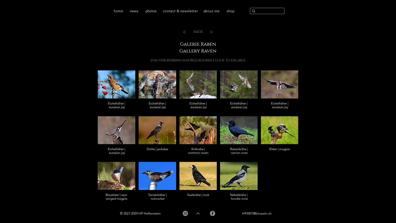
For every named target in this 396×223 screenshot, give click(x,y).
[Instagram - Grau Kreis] (185, 213)
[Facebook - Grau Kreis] (212, 213)
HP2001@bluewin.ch (257, 213)
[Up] (198, 213)
